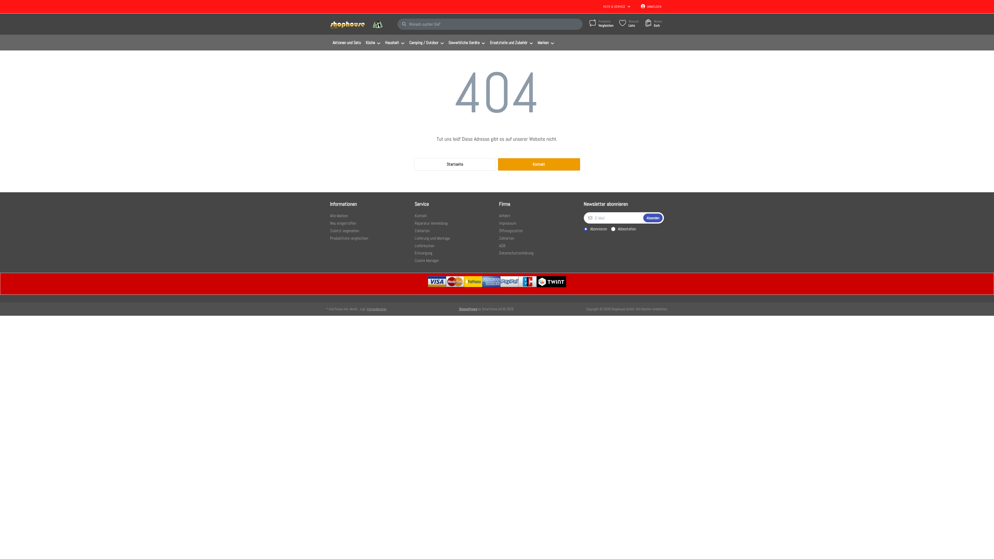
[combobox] (490, 24)
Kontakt (539, 164)
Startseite (455, 164)
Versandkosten (376, 309)
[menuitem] (346, 43)
